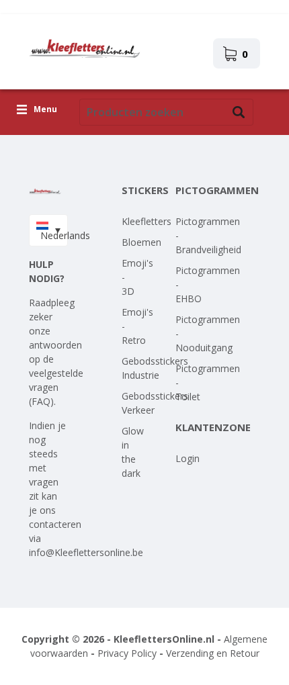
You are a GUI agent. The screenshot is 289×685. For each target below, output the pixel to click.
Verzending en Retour (212, 653)
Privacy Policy (127, 653)
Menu (45, 110)
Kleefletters (146, 221)
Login (187, 458)
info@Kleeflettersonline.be (86, 552)
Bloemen (141, 242)
